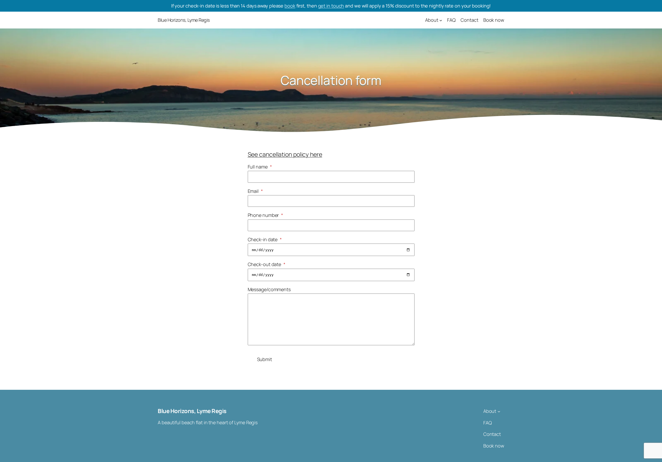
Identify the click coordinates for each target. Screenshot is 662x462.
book (289, 6)
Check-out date (266, 264)
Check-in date (265, 239)
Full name (260, 167)
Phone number (265, 215)
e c (258, 154)
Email (255, 191)
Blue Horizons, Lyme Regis (184, 20)
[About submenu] (440, 20)
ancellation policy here (292, 154)
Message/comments (269, 289)
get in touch (331, 6)
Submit (264, 359)
